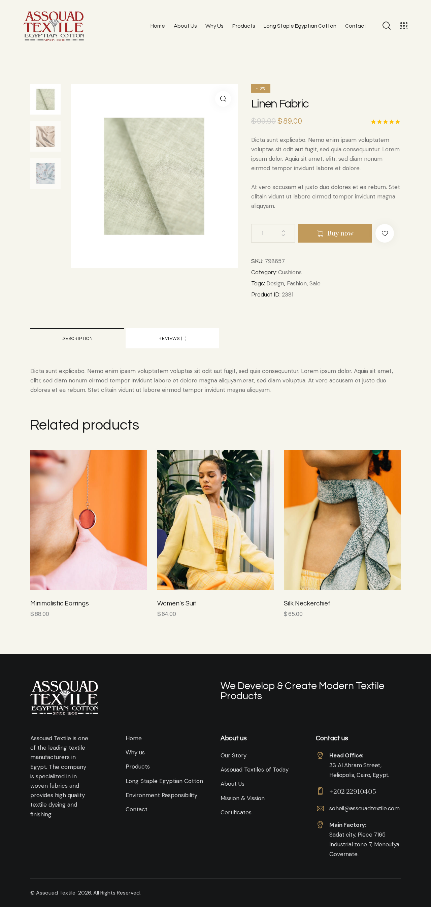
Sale (315, 283)
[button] (384, 233)
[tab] (77, 338)
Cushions (290, 272)
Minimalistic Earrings (59, 603)
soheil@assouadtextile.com (364, 808)
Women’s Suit (177, 603)
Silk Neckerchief (307, 603)
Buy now (340, 233)
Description (77, 338)
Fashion (297, 283)
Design (275, 283)
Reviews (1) (173, 338)
